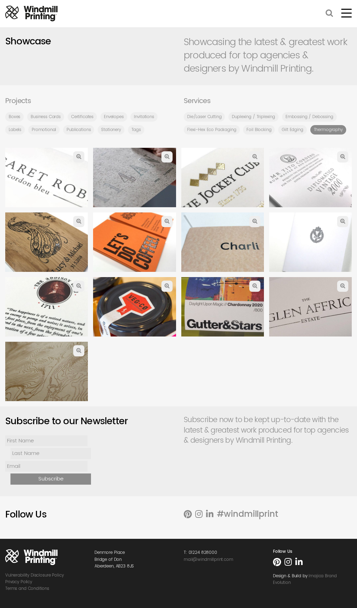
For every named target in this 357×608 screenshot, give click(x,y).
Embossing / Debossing (309, 117)
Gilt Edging (292, 129)
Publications (79, 129)
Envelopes (114, 117)
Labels (15, 129)
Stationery (111, 129)
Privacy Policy (18, 582)
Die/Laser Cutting (204, 117)
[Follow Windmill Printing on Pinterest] (188, 515)
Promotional (44, 129)
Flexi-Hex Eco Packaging (211, 129)
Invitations (144, 117)
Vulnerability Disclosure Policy (34, 575)
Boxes (14, 117)
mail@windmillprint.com (208, 559)
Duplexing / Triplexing (253, 117)
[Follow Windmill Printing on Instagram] (199, 515)
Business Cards (46, 117)
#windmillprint (247, 514)
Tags (136, 129)
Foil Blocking (258, 129)
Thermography (328, 129)
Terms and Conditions (27, 588)
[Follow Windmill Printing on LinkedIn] (209, 515)
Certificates (82, 117)
